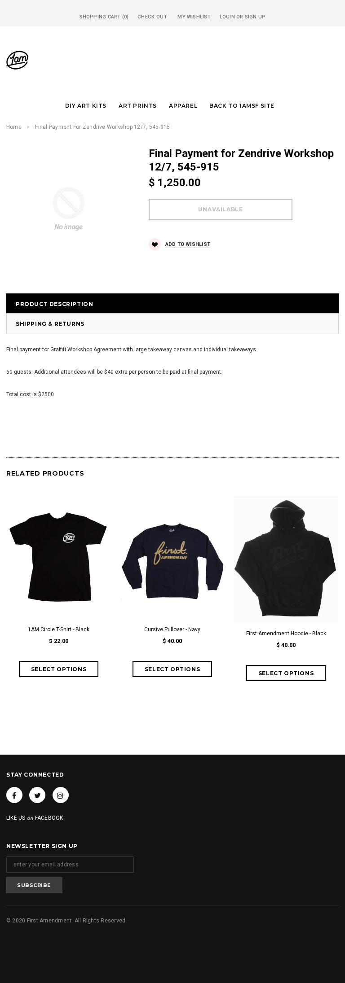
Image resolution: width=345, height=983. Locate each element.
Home (14, 127)
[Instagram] (61, 795)
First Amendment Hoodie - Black (286, 633)
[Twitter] (37, 795)
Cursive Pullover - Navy (172, 629)
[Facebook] (14, 795)
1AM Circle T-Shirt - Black (58, 629)
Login (227, 17)
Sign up (255, 17)
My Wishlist (193, 17)
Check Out (152, 17)
